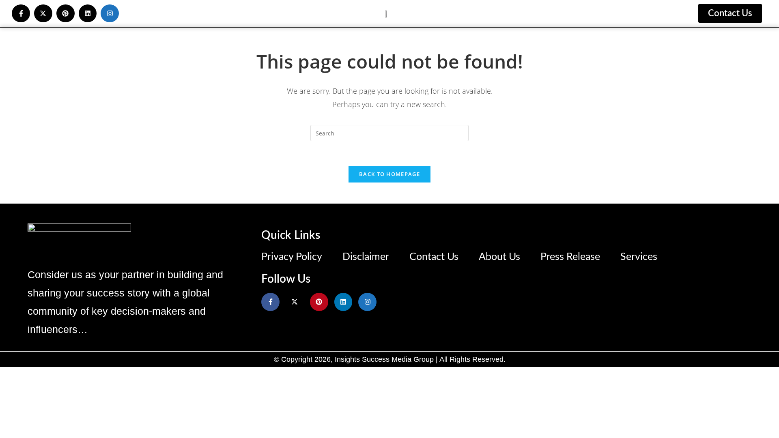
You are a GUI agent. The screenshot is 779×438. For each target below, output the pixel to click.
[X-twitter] (43, 13)
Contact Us (433, 257)
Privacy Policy (291, 257)
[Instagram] (110, 13)
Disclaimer (365, 257)
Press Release (570, 257)
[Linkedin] (88, 13)
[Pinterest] (65, 13)
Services (638, 257)
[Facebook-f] (21, 13)
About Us (499, 257)
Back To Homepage (389, 174)
